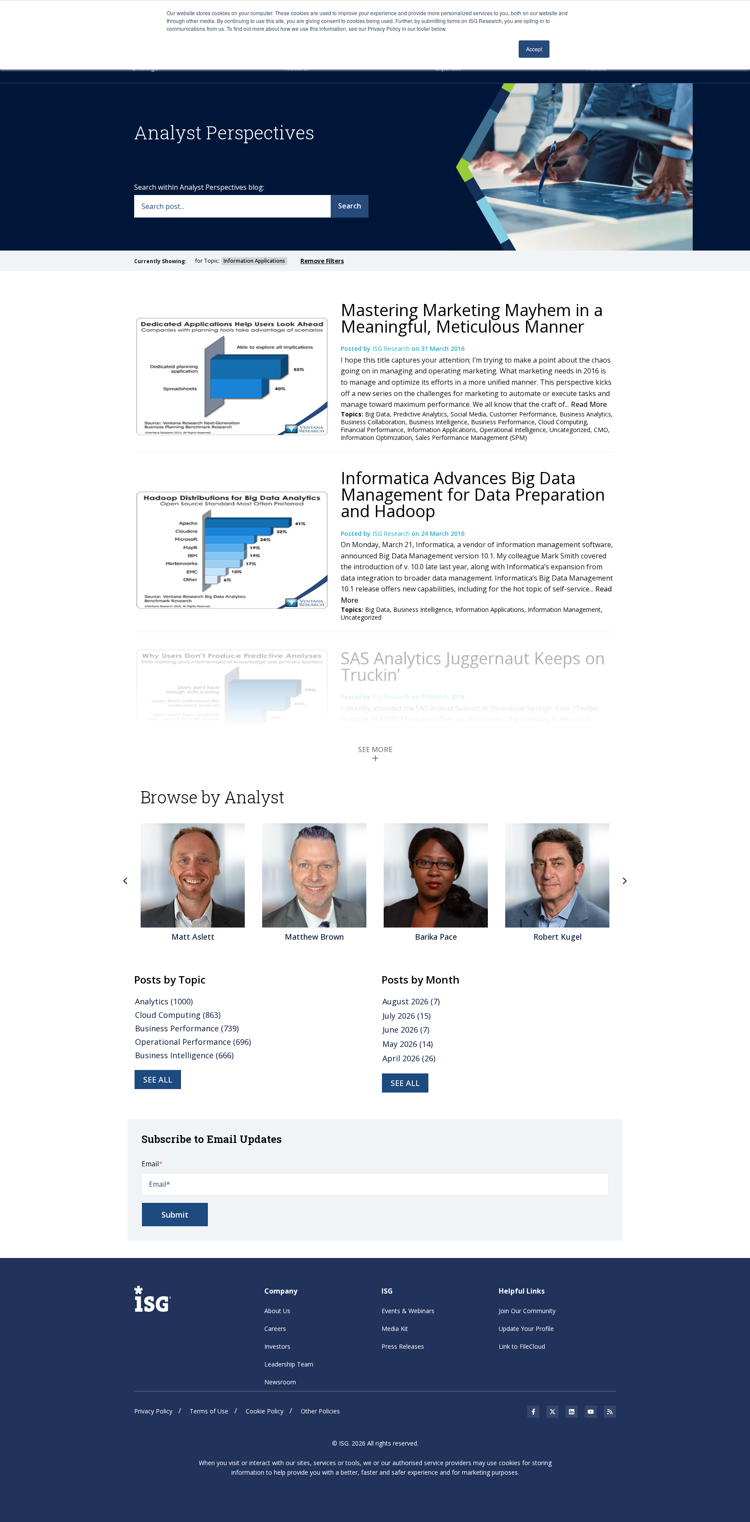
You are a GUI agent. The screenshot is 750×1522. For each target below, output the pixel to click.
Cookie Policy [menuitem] (264, 1411)
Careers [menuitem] (275, 1328)
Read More (589, 404)
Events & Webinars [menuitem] (408, 1311)
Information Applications (441, 430)
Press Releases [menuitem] (403, 1346)
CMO (601, 430)
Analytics (164, 1001)
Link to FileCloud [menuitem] (522, 1346)
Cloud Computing (562, 422)
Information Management (564, 609)
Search (349, 206)
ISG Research (391, 348)
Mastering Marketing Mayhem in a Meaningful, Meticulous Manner (472, 317)
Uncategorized (569, 430)
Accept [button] (534, 49)
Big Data (377, 414)
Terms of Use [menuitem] (209, 1411)
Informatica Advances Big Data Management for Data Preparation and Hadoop (473, 494)
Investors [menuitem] (277, 1346)
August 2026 (411, 1001)
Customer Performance (523, 414)
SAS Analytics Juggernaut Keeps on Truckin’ (473, 666)
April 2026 (408, 1058)
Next (624, 881)
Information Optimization (376, 437)
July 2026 (406, 1015)
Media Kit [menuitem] (395, 1328)
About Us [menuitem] (277, 1311)
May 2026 (407, 1044)
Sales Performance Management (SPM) (471, 437)
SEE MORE (375, 749)
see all (157, 1079)
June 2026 (405, 1029)
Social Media (468, 414)
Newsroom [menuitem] (280, 1382)
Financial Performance (372, 430)
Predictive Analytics (420, 414)
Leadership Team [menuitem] (288, 1364)
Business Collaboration (373, 422)
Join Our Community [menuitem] (527, 1311)
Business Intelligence (438, 422)
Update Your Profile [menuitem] (526, 1328)
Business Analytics (585, 414)
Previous (125, 881)
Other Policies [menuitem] (320, 1411)
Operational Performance (193, 1042)
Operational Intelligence (513, 430)
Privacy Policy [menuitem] (153, 1411)
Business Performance (503, 422)
